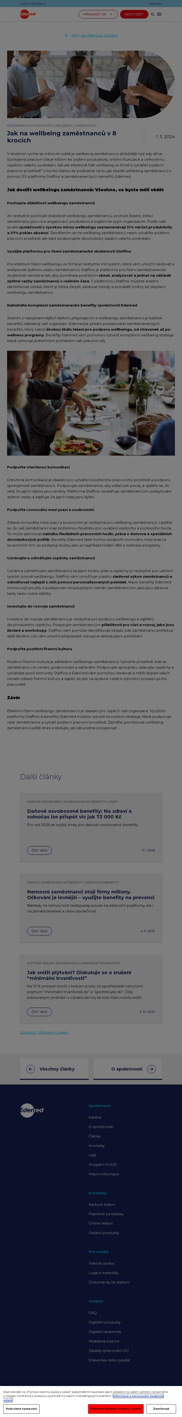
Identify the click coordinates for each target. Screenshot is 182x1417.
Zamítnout (161, 1408)
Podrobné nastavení (21, 1408)
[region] (91, 1401)
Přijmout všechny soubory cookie (116, 1408)
